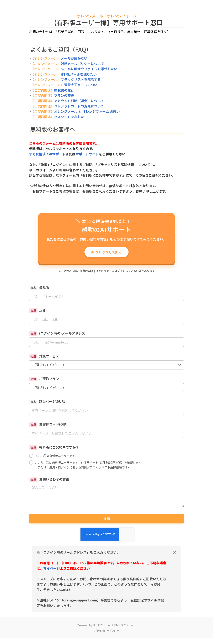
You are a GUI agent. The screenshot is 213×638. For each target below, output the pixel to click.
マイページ (51, 568)
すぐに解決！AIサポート (47, 153)
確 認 (106, 519)
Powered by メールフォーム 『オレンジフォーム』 (106, 625)
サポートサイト (87, 153)
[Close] (174, 552)
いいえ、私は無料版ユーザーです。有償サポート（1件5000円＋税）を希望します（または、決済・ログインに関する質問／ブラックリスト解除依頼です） (88, 464)
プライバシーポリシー (106, 630)
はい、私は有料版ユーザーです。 (56, 455)
